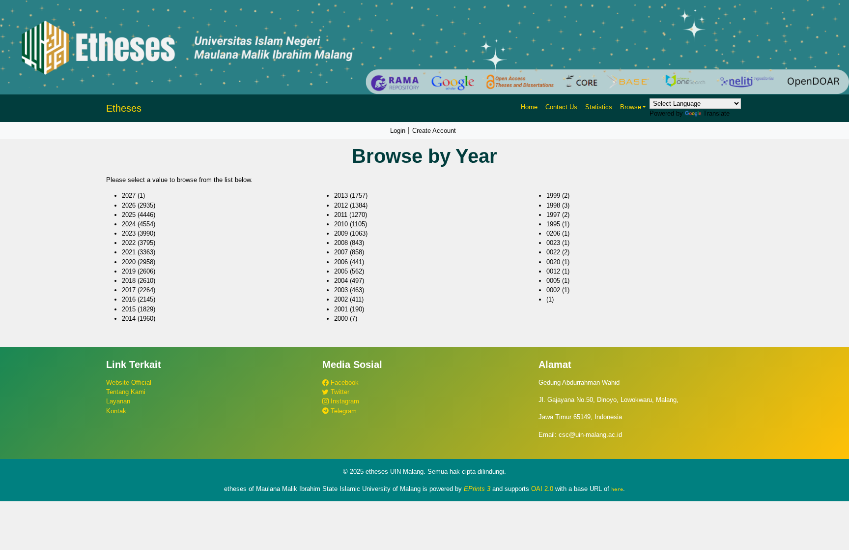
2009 (341, 233)
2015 (129, 309)
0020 (553, 262)
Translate (716, 113)
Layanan (118, 401)
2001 (341, 309)
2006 (341, 262)
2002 (341, 299)
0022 (553, 252)
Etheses (124, 108)
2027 (129, 195)
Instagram (344, 401)
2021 (129, 252)
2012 (341, 205)
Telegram (343, 411)
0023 (553, 242)
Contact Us (561, 107)
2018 (129, 280)
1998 (553, 205)
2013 (341, 195)
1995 (553, 224)
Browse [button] (630, 107)
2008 (341, 242)
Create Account (434, 130)
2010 (341, 224)
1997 (553, 214)
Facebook (344, 382)
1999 (553, 195)
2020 (129, 262)
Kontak (116, 411)
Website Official (128, 382)
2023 (129, 233)
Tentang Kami (125, 392)
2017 (129, 290)
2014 (129, 318)
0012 (553, 271)
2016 (129, 299)
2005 (341, 271)
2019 (129, 271)
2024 (129, 224)
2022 (129, 242)
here (617, 489)
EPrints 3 (477, 488)
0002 (553, 290)
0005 (553, 280)
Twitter (339, 392)
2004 (341, 280)
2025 (129, 214)
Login (397, 130)
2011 (340, 214)
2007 (341, 252)
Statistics (598, 107)
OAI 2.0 (542, 488)
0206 (553, 233)
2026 (129, 205)
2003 (341, 290)
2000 (341, 318)
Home (529, 107)
